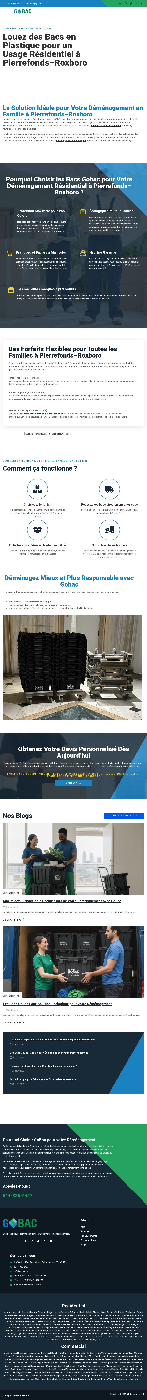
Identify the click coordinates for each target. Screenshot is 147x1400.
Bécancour (96, 1372)
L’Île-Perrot (34, 1336)
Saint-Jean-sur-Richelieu (129, 1330)
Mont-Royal (66, 1321)
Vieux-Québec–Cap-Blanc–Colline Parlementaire (43, 1379)
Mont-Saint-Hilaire (50, 1333)
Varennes (58, 1330)
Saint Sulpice (56, 1375)
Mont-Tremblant (24, 1369)
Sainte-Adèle (10, 1369)
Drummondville (72, 1372)
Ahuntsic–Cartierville (22, 1312)
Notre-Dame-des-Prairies (99, 1369)
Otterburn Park (66, 1333)
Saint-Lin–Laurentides (43, 1369)
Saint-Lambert (132, 1327)
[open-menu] (142, 11)
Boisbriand (32, 1324)
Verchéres (44, 1375)
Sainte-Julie (48, 1330)
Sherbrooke (10, 1372)
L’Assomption (14, 1327)
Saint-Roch (102, 1379)
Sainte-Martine (135, 1336)
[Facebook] (119, 3)
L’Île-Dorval (89, 1321)
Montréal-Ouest (27, 1321)
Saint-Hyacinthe (70, 1375)
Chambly (11, 1333)
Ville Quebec (14, 1379)
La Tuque (138, 1372)
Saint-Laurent (24, 1318)
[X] (136, 3)
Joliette (82, 1369)
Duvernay (22, 1324)
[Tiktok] (130, 3)
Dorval (99, 1318)
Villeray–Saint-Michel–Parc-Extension (78, 1318)
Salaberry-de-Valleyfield (129, 1333)
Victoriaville (84, 1372)
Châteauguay (99, 1333)
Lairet (125, 1379)
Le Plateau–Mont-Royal (101, 1312)
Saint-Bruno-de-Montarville (30, 1330)
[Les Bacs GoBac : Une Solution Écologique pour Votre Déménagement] (73, 962)
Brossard (121, 1327)
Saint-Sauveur (135, 1366)
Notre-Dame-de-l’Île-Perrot (51, 1336)
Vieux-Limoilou (115, 1379)
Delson (115, 1330)
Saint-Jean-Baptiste (76, 1379)
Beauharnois (112, 1333)
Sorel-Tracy (114, 1375)
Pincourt (24, 1336)
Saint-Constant (88, 1330)
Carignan (20, 1333)
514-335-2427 (17, 1195)
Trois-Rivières (115, 1372)
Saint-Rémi (60, 1339)
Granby (26, 1372)
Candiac (67, 1330)
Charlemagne (132, 1324)
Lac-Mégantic (57, 1372)
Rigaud (125, 1336)
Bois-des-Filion (85, 1324)
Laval (96, 1321)
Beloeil (90, 1333)
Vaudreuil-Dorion (12, 1336)
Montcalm (91, 1379)
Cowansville (35, 1372)
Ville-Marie (56, 1318)
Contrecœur (137, 1375)
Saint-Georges (17, 1375)
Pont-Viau (131, 1321)
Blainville (41, 1324)
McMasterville (79, 1333)
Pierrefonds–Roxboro (80, 1315)
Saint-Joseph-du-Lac (93, 1327)
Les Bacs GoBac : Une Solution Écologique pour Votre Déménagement (57, 1004)
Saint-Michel (81, 1339)
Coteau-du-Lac (91, 1336)
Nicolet (104, 1372)
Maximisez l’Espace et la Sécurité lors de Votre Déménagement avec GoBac (62, 901)
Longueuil (111, 1327)
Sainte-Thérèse (53, 1324)
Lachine (79, 1312)
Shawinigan (127, 1372)
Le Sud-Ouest (119, 1312)
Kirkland (106, 1318)
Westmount (78, 1321)
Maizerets (133, 1379)
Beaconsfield (129, 1318)
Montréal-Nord (52, 1315)
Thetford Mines (31, 1375)
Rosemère (65, 1324)
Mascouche (109, 1324)
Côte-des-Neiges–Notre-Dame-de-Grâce (56, 1312)
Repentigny (120, 1324)
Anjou (34, 1312)
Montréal (8, 1312)
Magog (19, 1372)
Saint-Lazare (77, 1336)
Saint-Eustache (28, 1327)
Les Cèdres (103, 1336)
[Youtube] (51, 1241)
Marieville (37, 1333)
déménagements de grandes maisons (43, 413)
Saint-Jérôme (119, 1362)
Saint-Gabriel (126, 1369)
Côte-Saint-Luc (43, 1321)
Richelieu (28, 1333)
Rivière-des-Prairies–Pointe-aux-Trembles (109, 1315)
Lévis (6, 1375)
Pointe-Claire (116, 1318)
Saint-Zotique (115, 1336)
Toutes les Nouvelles (124, 816)
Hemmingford (93, 1339)
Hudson (67, 1336)
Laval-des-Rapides (118, 1321)
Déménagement (11, 893)
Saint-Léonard (37, 1318)
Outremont (64, 1315)
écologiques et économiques (71, 140)
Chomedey (104, 1321)
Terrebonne (97, 1324)
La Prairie (76, 1330)
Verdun (47, 1318)
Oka (105, 1327)
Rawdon (115, 1369)
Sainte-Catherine (103, 1330)
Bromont (46, 1372)
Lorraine (74, 1324)
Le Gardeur (125, 1375)
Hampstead (55, 1321)
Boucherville (11, 1330)
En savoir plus (12, 920)
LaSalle (86, 1312)
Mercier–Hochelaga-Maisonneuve (29, 1315)
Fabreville (103, 1375)
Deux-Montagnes (44, 1327)
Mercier (51, 1339)
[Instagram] (124, 3)
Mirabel (55, 1327)
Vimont (95, 1375)
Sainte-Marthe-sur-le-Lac (71, 1327)
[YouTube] (141, 3)
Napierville (70, 1339)
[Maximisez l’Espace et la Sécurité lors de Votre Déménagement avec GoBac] (73, 859)
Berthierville (137, 1369)
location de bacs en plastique (106, 125)
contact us (73, 783)
